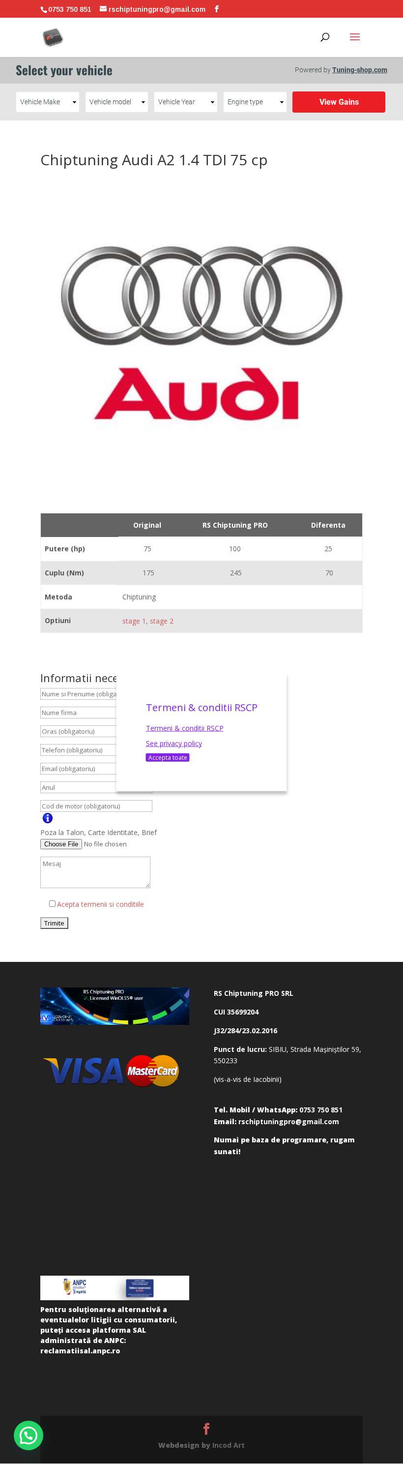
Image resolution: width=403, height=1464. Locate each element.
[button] (28, 1435)
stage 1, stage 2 (147, 621)
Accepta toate (167, 757)
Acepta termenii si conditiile (100, 904)
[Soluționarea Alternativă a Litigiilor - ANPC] (114, 1288)
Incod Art (228, 1445)
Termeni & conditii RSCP (185, 727)
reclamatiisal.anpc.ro (80, 1350)
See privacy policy (174, 743)
